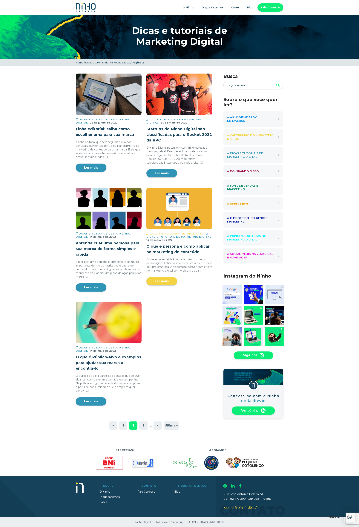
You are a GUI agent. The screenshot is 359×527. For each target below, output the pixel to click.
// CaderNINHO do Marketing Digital (175, 233)
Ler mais (91, 167)
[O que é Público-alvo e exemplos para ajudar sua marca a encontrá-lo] (109, 322)
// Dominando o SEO (243, 171)
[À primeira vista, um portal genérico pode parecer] (253, 336)
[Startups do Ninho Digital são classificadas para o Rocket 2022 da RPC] (179, 94)
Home (79, 62)
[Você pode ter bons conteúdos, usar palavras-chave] (274, 315)
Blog (250, 7)
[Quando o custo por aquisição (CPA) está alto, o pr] (253, 294)
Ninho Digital (86, 7)
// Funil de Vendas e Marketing (242, 187)
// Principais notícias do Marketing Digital (246, 237)
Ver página (250, 410)
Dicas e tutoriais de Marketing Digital (107, 62)
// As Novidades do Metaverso (242, 119)
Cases (235, 7)
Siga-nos (250, 355)
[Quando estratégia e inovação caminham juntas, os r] (274, 336)
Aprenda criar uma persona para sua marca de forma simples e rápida (107, 249)
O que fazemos (213, 7)
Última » (171, 425)
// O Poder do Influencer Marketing (247, 219)
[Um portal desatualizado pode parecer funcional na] (253, 315)
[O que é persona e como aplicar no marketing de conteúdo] (179, 208)
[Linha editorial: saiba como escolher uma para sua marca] (109, 94)
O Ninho (188, 7)
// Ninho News (238, 203)
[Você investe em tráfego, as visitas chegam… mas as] (274, 294)
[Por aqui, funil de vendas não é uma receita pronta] (232, 315)
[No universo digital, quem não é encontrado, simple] (232, 294)
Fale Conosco (270, 7)
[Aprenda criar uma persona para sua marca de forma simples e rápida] (109, 208)
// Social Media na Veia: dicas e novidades (250, 255)
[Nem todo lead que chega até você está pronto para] (232, 336)
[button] (349, 517)
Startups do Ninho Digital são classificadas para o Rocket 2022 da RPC (179, 134)
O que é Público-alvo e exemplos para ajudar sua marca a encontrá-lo (108, 363)
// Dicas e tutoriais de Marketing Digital (178, 235)
